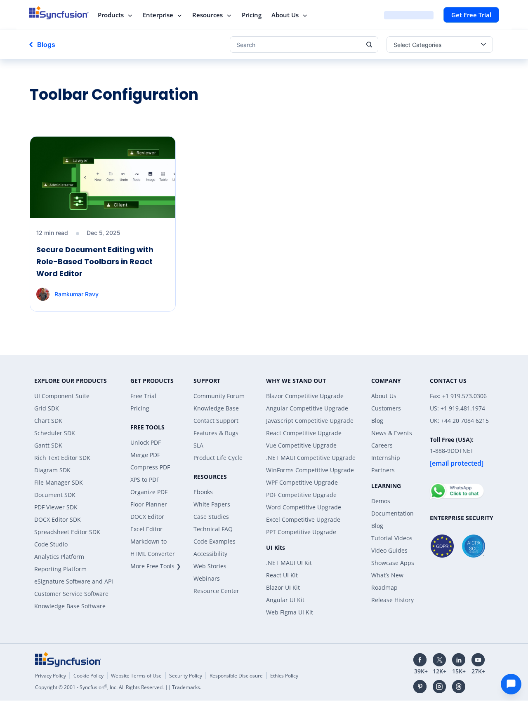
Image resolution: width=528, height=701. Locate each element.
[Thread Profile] (458, 686)
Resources (207, 15)
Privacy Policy (50, 675)
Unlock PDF (145, 442)
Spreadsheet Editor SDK (67, 532)
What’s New (387, 575)
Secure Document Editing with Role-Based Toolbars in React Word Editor (94, 261)
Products (111, 15)
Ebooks (203, 492)
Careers (382, 445)
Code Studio (51, 544)
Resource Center (216, 591)
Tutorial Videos (391, 538)
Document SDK (54, 495)
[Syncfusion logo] (59, 12)
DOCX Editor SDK (57, 519)
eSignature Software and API (73, 581)
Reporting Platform (60, 569)
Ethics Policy (284, 675)
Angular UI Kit (285, 600)
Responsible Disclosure (236, 675)
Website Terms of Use (136, 675)
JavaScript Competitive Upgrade (310, 420)
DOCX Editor (147, 516)
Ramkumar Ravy (76, 294)
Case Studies (211, 516)
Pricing (252, 15)
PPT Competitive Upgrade (301, 532)
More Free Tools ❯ (155, 566)
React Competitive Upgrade (304, 433)
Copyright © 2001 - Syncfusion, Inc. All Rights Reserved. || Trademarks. (118, 687)
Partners (383, 470)
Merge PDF (145, 455)
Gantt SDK (48, 445)
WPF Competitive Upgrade (302, 482)
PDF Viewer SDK (56, 507)
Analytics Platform (59, 556)
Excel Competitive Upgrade (303, 519)
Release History (392, 600)
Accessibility (210, 554)
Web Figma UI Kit (289, 612)
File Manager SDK (58, 482)
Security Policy (185, 675)
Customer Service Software (71, 594)
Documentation (392, 513)
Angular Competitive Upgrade (307, 408)
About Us (285, 15)
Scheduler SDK (54, 433)
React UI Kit (282, 575)
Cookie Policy (88, 675)
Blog (377, 420)
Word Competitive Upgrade (303, 507)
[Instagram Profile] (439, 686)
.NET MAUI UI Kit (289, 563)
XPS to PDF (144, 479)
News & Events (391, 433)
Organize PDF (148, 492)
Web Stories (209, 566)
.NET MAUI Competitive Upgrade (311, 458)
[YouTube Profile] (478, 659)
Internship (385, 458)
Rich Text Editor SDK (62, 458)
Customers (386, 408)
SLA (198, 445)
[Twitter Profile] (439, 659)
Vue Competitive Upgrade (301, 445)
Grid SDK (46, 408)
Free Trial (143, 396)
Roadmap (384, 587)
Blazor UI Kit (283, 587)
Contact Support (215, 420)
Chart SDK (48, 420)
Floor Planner (148, 504)
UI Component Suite (62, 396)
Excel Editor (146, 529)
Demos (380, 501)
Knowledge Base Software (70, 606)
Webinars (206, 578)
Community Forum (219, 396)
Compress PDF (150, 467)
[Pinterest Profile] (420, 686)
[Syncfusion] (68, 659)
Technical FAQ (213, 529)
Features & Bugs (215, 433)
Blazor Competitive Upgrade (305, 396)
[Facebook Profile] (420, 659)
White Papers (211, 504)
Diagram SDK (52, 470)
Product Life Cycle (218, 458)
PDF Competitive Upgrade (301, 495)
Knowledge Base (216, 408)
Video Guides (389, 550)
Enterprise (158, 15)
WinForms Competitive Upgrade (310, 470)
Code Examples (214, 541)
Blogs (46, 44)
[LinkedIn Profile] (458, 659)
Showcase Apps (392, 563)
